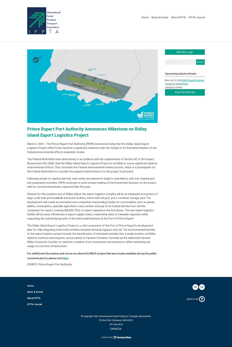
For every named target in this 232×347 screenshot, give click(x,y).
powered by (107, 337)
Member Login (185, 52)
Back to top (192, 299)
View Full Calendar (185, 92)
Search (200, 62)
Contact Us (115, 328)
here (65, 258)
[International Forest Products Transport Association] (43, 33)
